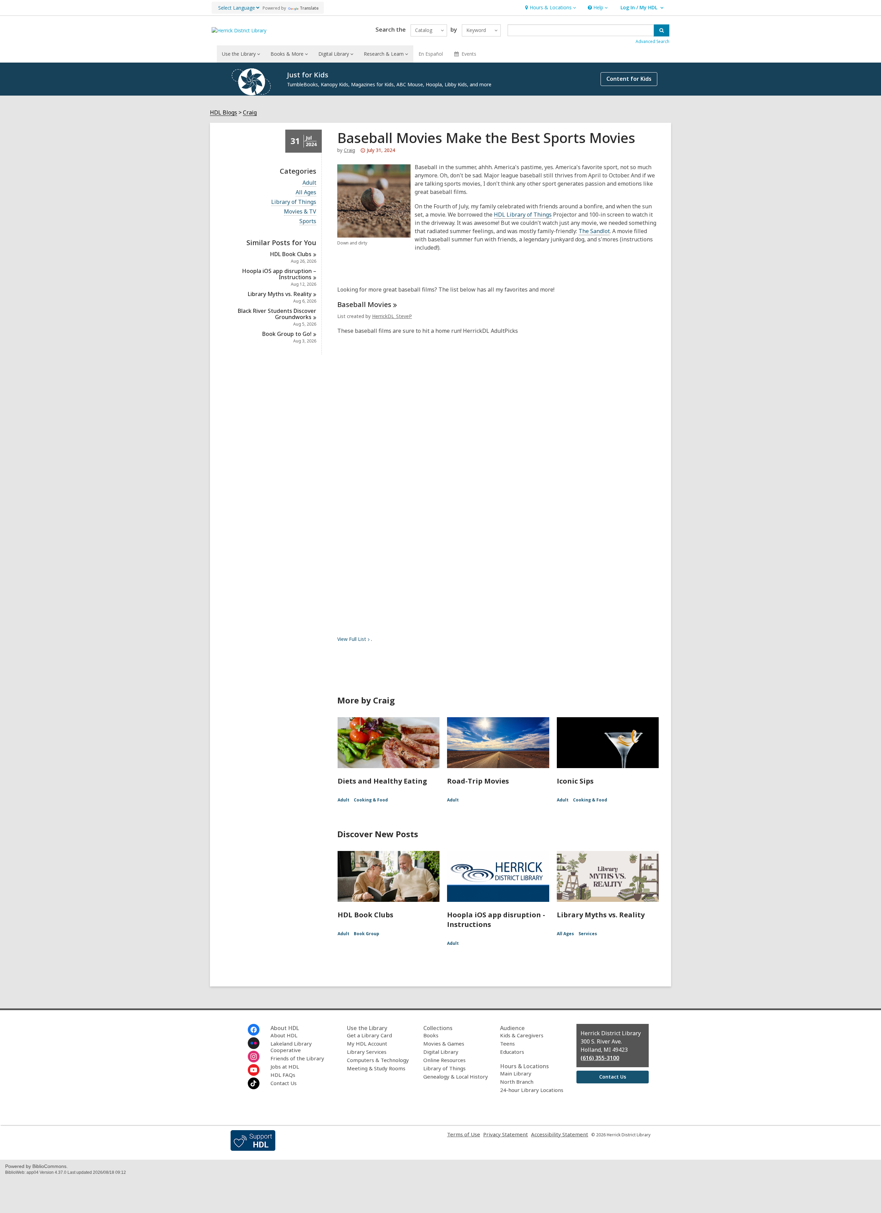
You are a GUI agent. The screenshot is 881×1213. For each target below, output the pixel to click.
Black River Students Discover (277, 314)
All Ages (306, 192)
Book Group (366, 934)
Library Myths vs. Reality (601, 914)
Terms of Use (463, 1134)
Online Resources (444, 1060)
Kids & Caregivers (521, 1035)
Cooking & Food (371, 800)
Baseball (364, 304)
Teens (507, 1043)
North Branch (516, 1081)
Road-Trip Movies (478, 781)
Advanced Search (652, 41)
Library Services (366, 1051)
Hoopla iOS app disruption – (279, 274)
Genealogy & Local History (455, 1076)
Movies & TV (300, 212)
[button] (549, 7)
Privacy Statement (505, 1134)
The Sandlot (594, 231)
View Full (351, 639)
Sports (307, 221)
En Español (430, 54)
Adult (309, 183)
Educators (512, 1051)
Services (588, 934)
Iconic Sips (575, 781)
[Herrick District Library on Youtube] (253, 1070)
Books (430, 1035)
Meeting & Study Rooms (376, 1068)
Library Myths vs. (279, 294)
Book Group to (286, 334)
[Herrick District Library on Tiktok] (253, 1083)
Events (468, 54)
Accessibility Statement (559, 1134)
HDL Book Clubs (365, 914)
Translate (309, 8)
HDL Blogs (223, 112)
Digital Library (440, 1051)
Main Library (515, 1073)
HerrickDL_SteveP (392, 316)
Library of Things (293, 202)
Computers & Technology (378, 1060)
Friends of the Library (297, 1058)
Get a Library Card (369, 1035)
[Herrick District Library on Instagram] (253, 1056)
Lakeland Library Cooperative (291, 1046)
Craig (250, 112)
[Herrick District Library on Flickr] (253, 1043)
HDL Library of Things (523, 214)
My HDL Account (367, 1043)
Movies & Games (443, 1043)
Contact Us (283, 1083)
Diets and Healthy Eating (382, 781)
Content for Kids (628, 79)
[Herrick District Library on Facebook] (253, 1030)
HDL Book (290, 254)
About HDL (283, 1035)
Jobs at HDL (284, 1066)
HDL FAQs (282, 1074)
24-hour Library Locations (531, 1089)
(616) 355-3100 (600, 1058)
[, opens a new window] (253, 1148)
